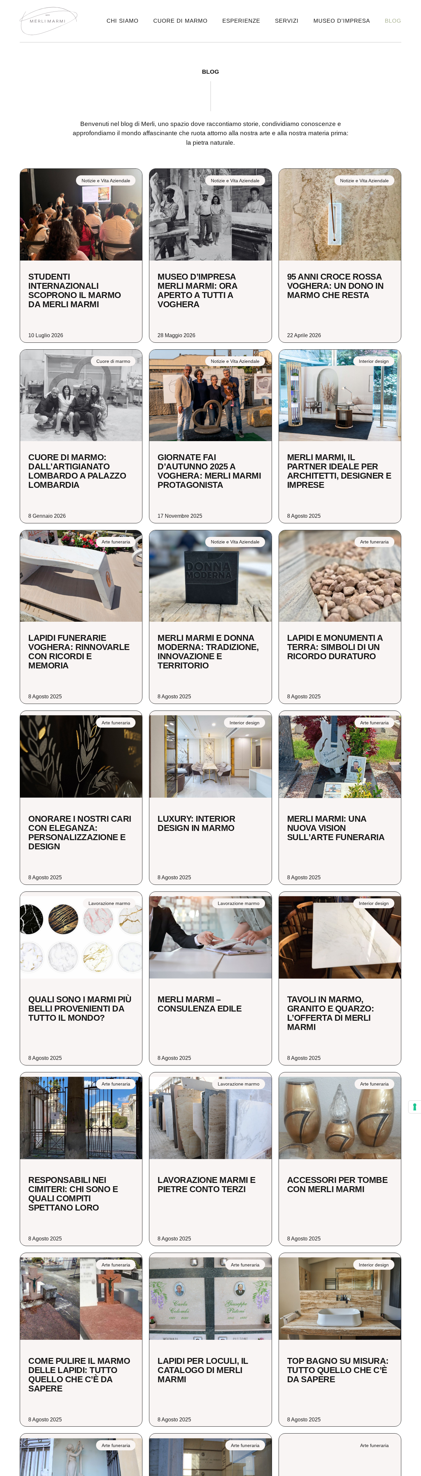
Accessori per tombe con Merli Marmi (337, 1184)
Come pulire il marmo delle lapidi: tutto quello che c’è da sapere (79, 1374)
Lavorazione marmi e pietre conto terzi (207, 1184)
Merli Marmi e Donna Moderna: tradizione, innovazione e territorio (208, 651)
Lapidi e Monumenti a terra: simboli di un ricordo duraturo (335, 647)
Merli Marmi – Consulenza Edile (199, 1003)
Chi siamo (122, 21)
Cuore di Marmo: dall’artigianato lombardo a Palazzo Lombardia (77, 471)
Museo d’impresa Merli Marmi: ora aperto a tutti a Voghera (197, 290)
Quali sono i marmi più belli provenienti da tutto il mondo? (79, 1008)
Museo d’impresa (341, 21)
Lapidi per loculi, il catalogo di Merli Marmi (203, 1370)
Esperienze (241, 21)
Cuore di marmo (180, 21)
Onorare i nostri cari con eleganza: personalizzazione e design (79, 832)
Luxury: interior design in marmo (196, 823)
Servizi (287, 21)
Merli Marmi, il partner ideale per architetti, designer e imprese (339, 471)
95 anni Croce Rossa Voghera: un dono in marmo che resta (335, 286)
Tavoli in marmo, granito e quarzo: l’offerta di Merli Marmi (330, 1013)
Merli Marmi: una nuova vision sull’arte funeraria (336, 828)
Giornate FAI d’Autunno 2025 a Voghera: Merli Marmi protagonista (209, 471)
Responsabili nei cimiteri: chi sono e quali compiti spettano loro (73, 1194)
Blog (393, 21)
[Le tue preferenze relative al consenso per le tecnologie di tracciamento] (415, 1107)
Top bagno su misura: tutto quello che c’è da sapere (338, 1370)
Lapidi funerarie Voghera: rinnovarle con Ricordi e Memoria (79, 651)
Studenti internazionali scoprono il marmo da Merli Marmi (74, 290)
